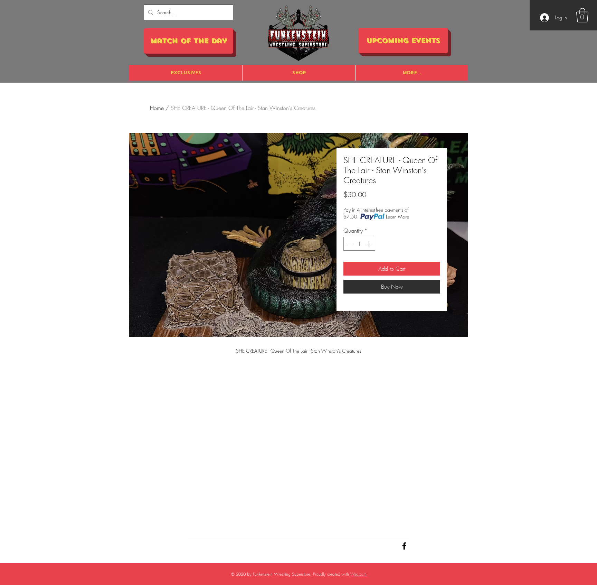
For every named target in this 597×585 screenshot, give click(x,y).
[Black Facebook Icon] (404, 546)
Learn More (397, 216)
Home (157, 108)
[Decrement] (349, 243)
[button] (582, 15)
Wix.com (358, 574)
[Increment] (369, 243)
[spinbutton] (359, 243)
